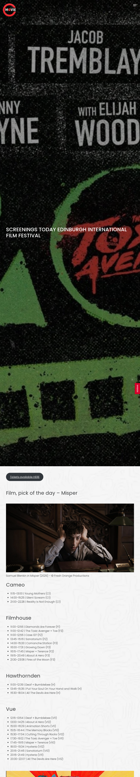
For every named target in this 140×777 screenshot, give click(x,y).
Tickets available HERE (25, 477)
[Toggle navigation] (135, 5)
